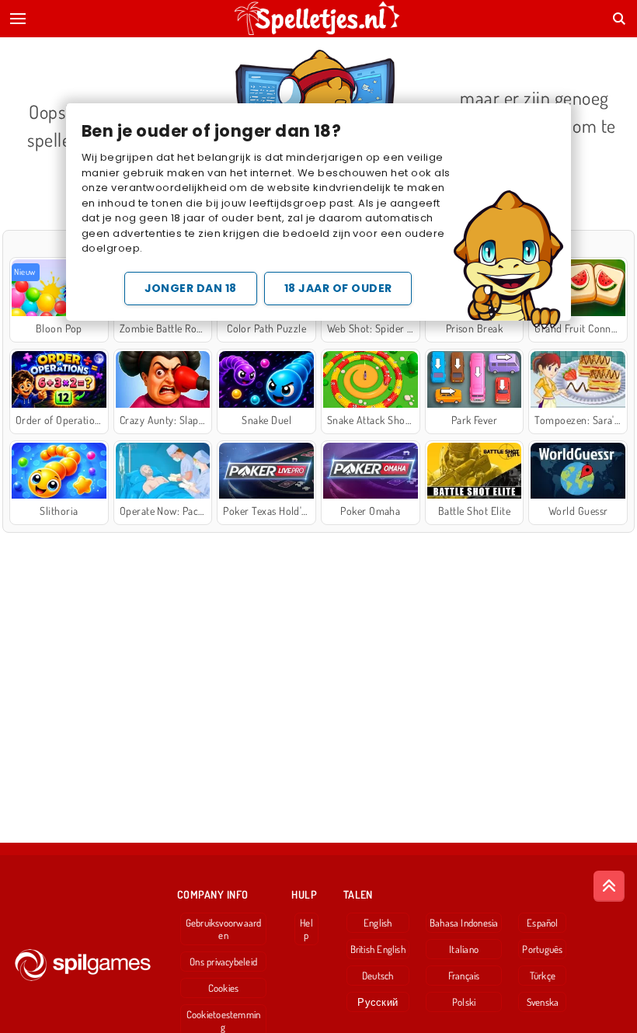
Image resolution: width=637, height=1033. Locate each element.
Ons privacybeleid (223, 961)
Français (464, 975)
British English (378, 949)
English (378, 922)
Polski (463, 1002)
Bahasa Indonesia (464, 922)
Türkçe (542, 975)
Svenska (543, 1002)
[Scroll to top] (609, 886)
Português (542, 949)
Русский (377, 1002)
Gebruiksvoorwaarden (224, 928)
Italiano (464, 949)
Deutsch (378, 975)
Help (306, 928)
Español (543, 922)
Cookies (223, 988)
